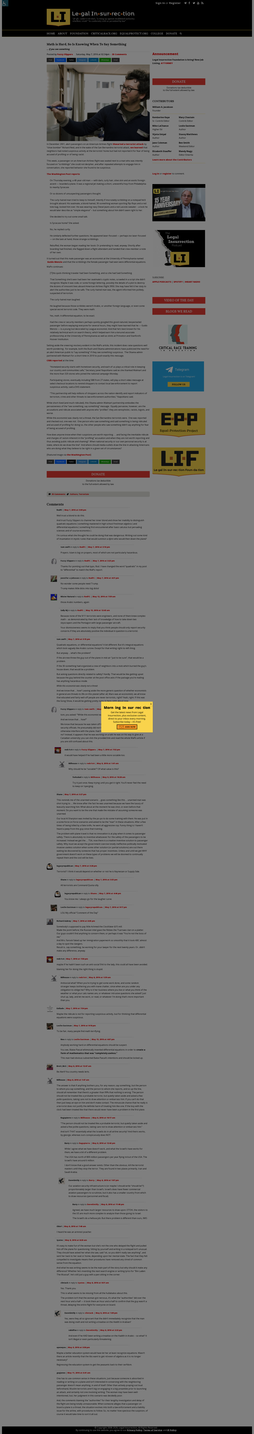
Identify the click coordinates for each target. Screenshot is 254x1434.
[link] (127, 704)
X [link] (151, 704)
